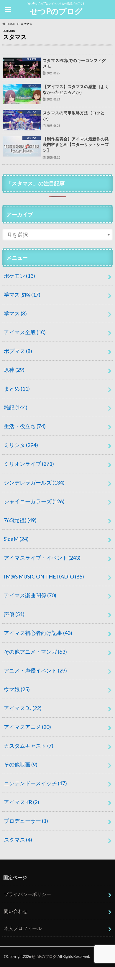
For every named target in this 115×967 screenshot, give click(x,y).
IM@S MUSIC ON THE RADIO (44, 576)
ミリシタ (21, 445)
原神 (14, 369)
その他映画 (20, 764)
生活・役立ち (25, 426)
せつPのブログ (56, 11)
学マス (15, 313)
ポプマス (18, 351)
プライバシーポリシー (27, 894)
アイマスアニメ (27, 727)
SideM (16, 539)
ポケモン (19, 276)
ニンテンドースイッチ (35, 783)
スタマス (18, 839)
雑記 (15, 407)
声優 (14, 614)
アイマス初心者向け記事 (38, 633)
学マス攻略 (22, 294)
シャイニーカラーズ (34, 501)
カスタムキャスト (28, 745)
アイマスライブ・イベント (42, 557)
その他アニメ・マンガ (35, 651)
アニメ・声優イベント (35, 670)
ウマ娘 (17, 689)
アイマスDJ (23, 708)
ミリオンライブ (29, 463)
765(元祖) (20, 520)
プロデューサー (26, 821)
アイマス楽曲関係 (30, 595)
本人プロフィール (23, 928)
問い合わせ (15, 911)
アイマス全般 (25, 332)
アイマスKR (21, 802)
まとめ (17, 388)
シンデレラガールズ (34, 482)
